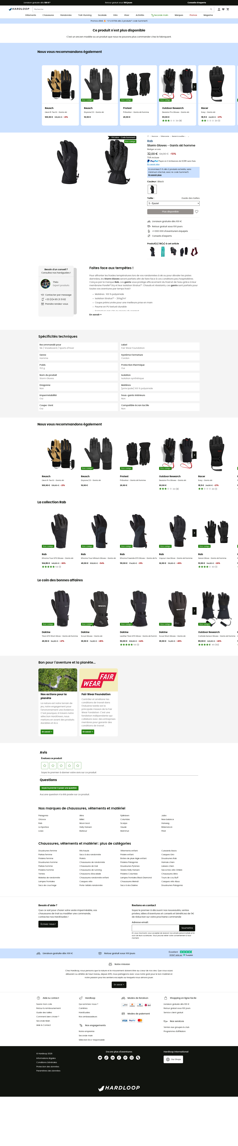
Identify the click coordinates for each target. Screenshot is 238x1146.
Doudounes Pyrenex (130, 866)
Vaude (123, 827)
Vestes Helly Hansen (130, 870)
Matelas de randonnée (49, 878)
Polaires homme (46, 870)
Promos (193, 15)
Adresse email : (140, 922)
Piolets (82, 858)
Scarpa (123, 823)
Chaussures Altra (169, 874)
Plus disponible (170, 212)
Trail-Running (84, 15)
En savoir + (95, 315)
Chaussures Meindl (129, 882)
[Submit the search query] (211, 10)
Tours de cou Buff (169, 878)
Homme (155, 136)
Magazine (208, 15)
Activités (140, 15)
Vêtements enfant (129, 851)
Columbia (125, 819)
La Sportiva (43, 827)
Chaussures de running (90, 870)
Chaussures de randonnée (92, 862)
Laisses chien (167, 866)
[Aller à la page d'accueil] (149, 136)
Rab (150, 141)
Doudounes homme (48, 862)
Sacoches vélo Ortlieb (171, 870)
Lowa (40, 831)
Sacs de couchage (47, 885)
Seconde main (161, 15)
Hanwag (165, 823)
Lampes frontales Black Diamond (136, 878)
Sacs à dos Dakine (129, 885)
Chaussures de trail (88, 866)
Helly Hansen (85, 827)
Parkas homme (45, 866)
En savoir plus (155, 175)
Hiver (126, 15)
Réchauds (84, 851)
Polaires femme (45, 858)
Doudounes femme (47, 851)
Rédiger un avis (154, 149)
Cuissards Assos (169, 851)
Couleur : (155, 181)
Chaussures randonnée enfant (94, 878)
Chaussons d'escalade (90, 874)
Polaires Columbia (128, 874)
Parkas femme (45, 855)
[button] (68, 162)
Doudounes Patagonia (172, 885)
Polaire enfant (127, 855)
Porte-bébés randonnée (91, 885)
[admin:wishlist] (196, 211)
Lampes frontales (46, 882)
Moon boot (84, 823)
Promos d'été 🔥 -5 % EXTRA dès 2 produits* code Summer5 (119, 21)
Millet (81, 819)
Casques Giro (167, 855)
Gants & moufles (178, 136)
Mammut (124, 831)
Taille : (150, 198)
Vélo (115, 15)
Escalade (102, 15)
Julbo (164, 816)
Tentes (41, 874)
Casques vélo (85, 882)
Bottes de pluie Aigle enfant (133, 858)
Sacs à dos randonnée (90, 855)
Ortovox (42, 819)
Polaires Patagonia (129, 862)
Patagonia (43, 816)
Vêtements (30, 15)
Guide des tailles (191, 198)
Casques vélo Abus (170, 882)
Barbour (83, 831)
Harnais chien (168, 862)
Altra (81, 816)
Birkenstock (166, 827)
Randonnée (66, 15)
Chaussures (48, 15)
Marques (179, 15)
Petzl (163, 831)
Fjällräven (124, 816)
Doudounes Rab (169, 858)
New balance (167, 819)
